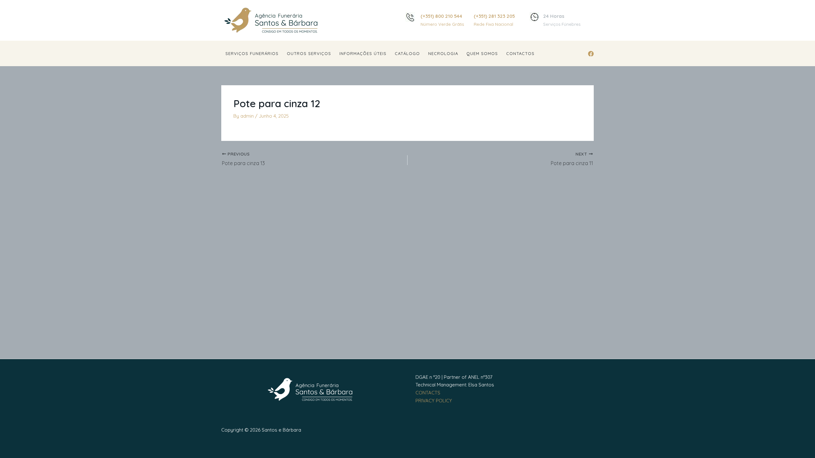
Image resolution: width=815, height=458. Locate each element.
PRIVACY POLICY (433, 401)
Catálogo (407, 53)
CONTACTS (427, 393)
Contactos (520, 53)
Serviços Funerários (252, 53)
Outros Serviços (309, 53)
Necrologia (443, 53)
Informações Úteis (362, 53)
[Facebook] (591, 54)
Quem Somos (482, 53)
